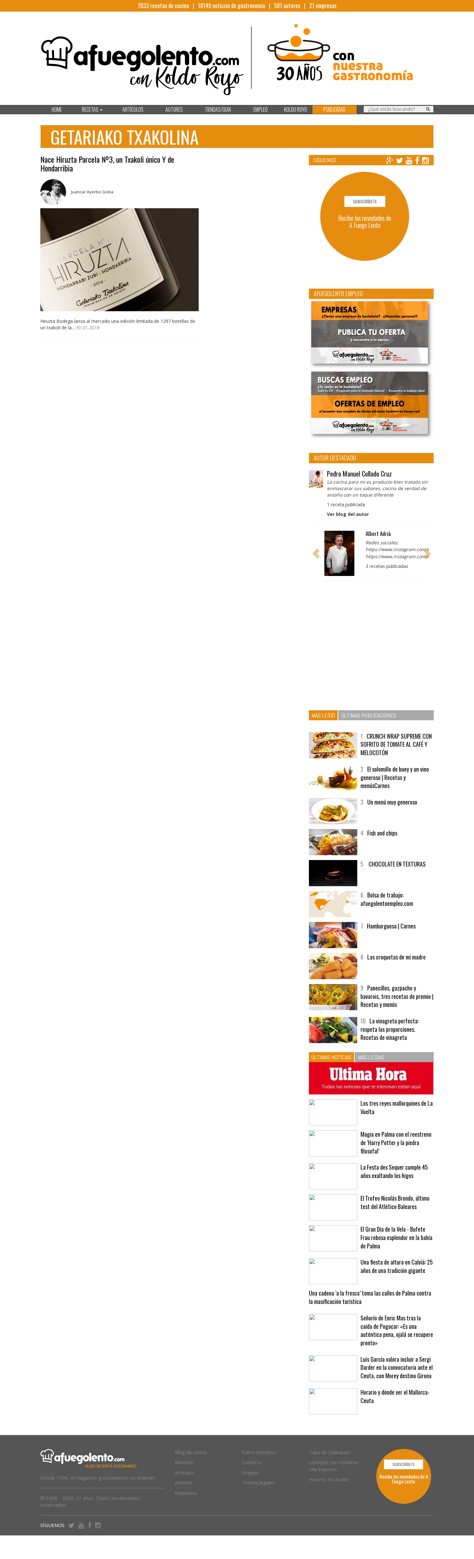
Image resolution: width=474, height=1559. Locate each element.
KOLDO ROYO (295, 109)
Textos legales (258, 1482)
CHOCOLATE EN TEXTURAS (396, 864)
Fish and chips (382, 833)
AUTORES (174, 109)
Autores (184, 1482)
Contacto (252, 1462)
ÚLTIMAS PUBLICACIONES (368, 715)
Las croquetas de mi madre (396, 957)
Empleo (250, 1472)
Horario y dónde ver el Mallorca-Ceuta (395, 1396)
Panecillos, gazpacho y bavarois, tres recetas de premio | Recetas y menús (396, 996)
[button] (316, 553)
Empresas (186, 1493)
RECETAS (90, 109)
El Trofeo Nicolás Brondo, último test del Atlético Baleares (395, 1202)
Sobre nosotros (259, 1452)
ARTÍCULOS (133, 109)
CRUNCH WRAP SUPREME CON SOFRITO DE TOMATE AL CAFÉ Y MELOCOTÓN (396, 744)
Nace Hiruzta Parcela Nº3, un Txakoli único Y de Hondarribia (107, 163)
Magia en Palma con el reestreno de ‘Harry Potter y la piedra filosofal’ (395, 1142)
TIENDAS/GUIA (218, 109)
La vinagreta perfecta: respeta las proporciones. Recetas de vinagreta (389, 1029)
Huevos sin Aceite (329, 1479)
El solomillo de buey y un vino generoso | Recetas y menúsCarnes (394, 777)
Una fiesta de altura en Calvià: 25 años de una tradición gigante (396, 1266)
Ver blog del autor (348, 514)
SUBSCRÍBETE (365, 201)
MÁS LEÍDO (323, 715)
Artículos (184, 1472)
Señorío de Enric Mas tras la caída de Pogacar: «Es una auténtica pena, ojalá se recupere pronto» (396, 1330)
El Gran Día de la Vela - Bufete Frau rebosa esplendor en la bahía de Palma (396, 1237)
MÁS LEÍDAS (371, 1057)
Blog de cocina (191, 1452)
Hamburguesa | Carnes (391, 926)
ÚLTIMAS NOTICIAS (331, 1057)
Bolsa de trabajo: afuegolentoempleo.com (386, 899)
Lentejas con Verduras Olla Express (334, 1465)
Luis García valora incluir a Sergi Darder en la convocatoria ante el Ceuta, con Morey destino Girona (396, 1367)
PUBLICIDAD (334, 109)
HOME (57, 109)
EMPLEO (260, 109)
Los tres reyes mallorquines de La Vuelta (396, 1107)
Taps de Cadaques (330, 1452)
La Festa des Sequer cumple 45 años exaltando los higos (394, 1171)
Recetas (184, 1462)
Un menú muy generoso (392, 802)
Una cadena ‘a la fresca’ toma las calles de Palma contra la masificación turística (370, 1297)
